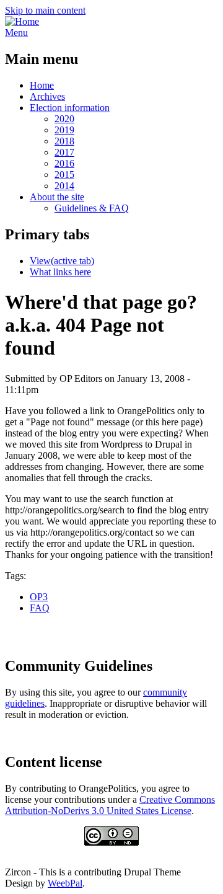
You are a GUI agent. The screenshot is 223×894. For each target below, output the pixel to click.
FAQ (40, 608)
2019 (64, 130)
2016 (64, 163)
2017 (64, 152)
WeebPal (65, 883)
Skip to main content (45, 10)
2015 (64, 174)
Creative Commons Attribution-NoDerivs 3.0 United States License (110, 805)
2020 (64, 118)
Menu (16, 32)
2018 (64, 141)
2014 (64, 185)
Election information (70, 107)
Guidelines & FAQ (92, 208)
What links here (60, 272)
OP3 (39, 596)
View (62, 260)
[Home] (22, 21)
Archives (47, 96)
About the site (57, 197)
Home (42, 85)
